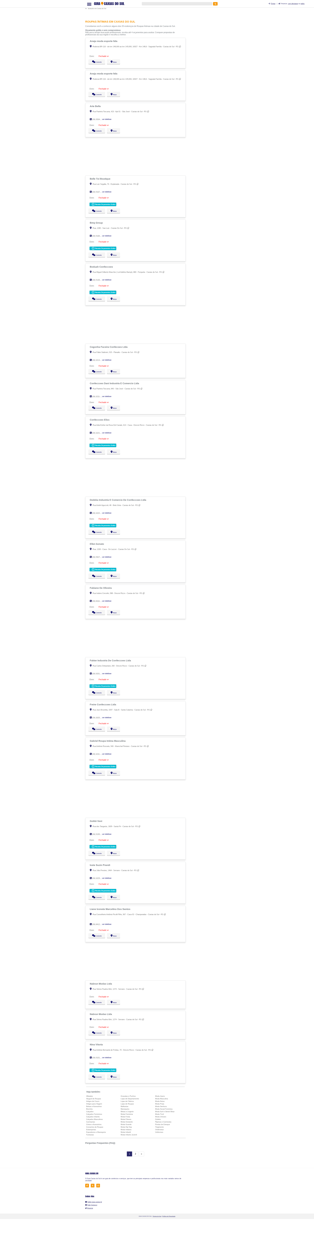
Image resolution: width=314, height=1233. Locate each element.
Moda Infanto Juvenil (129, 1135)
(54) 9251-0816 (98, 674)
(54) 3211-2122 (98, 396)
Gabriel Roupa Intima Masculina (108, 741)
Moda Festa (125, 1117)
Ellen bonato (97, 544)
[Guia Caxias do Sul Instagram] (98, 1185)
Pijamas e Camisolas (163, 1122)
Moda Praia (159, 1104)
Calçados (89, 1112)
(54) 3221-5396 (98, 433)
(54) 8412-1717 (98, 924)
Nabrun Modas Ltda (101, 983)
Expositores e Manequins (96, 1132)
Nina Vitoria (96, 1044)
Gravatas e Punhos (128, 1096)
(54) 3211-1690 (98, 754)
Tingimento (159, 1127)
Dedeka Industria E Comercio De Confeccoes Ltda (118, 500)
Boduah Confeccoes (102, 266)
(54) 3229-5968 (98, 878)
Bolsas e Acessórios (94, 1106)
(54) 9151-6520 (98, 1058)
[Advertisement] (136, 9)
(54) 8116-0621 (98, 601)
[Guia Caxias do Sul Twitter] (93, 1185)
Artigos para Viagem (94, 1104)
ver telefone (106, 119)
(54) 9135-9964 (98, 280)
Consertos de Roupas (94, 1127)
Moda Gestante (127, 1122)
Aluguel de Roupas (93, 1099)
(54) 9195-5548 (98, 834)
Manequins (125, 1109)
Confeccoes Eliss (100, 419)
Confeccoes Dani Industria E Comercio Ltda (115, 383)
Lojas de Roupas (127, 1104)
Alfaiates (89, 1096)
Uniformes (159, 1132)
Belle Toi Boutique (100, 178)
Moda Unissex (160, 1117)
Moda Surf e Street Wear (165, 1112)
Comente (97, 62)
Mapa (114, 62)
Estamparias (91, 1130)
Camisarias (90, 1122)
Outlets (158, 1119)
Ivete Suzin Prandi (100, 865)
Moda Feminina (127, 1114)
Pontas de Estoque (162, 1124)
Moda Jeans (160, 1096)
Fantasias (90, 1135)
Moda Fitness (126, 1119)
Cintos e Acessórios (93, 1124)
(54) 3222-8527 (98, 513)
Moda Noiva (159, 1101)
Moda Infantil (126, 1132)
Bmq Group (96, 222)
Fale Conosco (92, 1205)
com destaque (293, 4)
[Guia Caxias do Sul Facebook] (87, 1185)
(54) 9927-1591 (98, 557)
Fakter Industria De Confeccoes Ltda (111, 660)
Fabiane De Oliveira (101, 588)
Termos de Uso (157, 1216)
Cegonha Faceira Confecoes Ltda (109, 347)
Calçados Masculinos (94, 1119)
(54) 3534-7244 (98, 119)
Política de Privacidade (168, 1216)
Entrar (273, 4)
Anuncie (90, 1208)
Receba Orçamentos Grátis (105, 204)
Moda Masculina (161, 1099)
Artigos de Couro (92, 1101)
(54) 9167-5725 (98, 192)
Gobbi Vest (96, 821)
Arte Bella (95, 106)
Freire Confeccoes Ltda (103, 704)
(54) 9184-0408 (98, 236)
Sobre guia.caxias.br (94, 1202)
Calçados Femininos (94, 1114)
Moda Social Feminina (163, 1109)
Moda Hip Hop (126, 1127)
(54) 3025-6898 (98, 718)
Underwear (159, 1130)
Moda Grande (126, 1124)
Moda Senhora (161, 1106)
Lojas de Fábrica (127, 1101)
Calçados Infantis (93, 1117)
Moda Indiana (126, 1130)
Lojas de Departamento (130, 1099)
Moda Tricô (159, 1114)
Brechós (89, 1109)
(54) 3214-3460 (98, 360)
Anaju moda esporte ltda (104, 41)
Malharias (124, 1106)
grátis (303, 4)
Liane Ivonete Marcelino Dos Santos (110, 909)
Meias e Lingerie (127, 1112)
